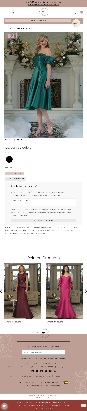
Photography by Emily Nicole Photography (43, 385)
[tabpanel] (43, 85)
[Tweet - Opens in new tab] (14, 140)
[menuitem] (5, 12)
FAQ (12, 376)
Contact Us (72, 376)
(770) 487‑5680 (31, 364)
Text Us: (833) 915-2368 (52, 364)
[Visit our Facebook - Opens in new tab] (37, 371)
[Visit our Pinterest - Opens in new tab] (46, 371)
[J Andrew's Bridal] (43, 12)
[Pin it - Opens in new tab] (18, 140)
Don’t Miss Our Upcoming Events (43, 2)
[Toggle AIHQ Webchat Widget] (4, 406)
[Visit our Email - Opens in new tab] (50, 371)
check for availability (36, 231)
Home (10, 28)
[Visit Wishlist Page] (81, 12)
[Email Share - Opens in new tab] (21, 140)
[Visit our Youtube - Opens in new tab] (55, 371)
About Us (58, 376)
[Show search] (74, 12)
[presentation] (22, 291)
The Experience (25, 376)
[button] (5, 12)
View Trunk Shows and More (43, 4)
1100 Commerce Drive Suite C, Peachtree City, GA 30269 (30, 367)
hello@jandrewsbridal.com (69, 367)
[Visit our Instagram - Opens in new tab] (41, 371)
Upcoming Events (43, 376)
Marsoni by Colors (25, 28)
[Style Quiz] (76, 23)
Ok (83, 405)
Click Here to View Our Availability (52, 358)
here (51, 408)
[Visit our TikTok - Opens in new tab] (32, 371)
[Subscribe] (62, 352)
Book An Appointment (15, 178)
